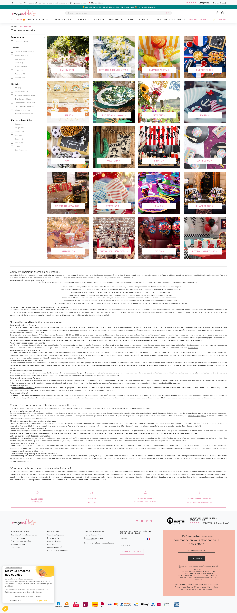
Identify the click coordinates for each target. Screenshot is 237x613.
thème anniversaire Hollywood (73, 373)
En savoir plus (15, 600)
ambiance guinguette (197, 416)
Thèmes (15, 48)
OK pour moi (41, 600)
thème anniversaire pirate (23, 388)
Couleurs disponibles (21, 120)
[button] (5, 609)
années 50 (148, 340)
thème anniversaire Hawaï (23, 395)
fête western (173, 383)
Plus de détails (97, 3)
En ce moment (18, 37)
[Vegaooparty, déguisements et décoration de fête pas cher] (23, 12)
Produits (15, 84)
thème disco (193, 348)
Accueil (14, 26)
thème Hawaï (47, 358)
